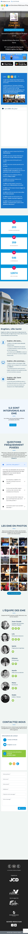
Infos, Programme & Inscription (14, 30)
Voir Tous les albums (14, 593)
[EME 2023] (14, 542)
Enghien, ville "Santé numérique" (14, 378)
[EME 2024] (14, 586)
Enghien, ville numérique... (16, 361)
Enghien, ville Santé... (14, 341)
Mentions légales (17, 932)
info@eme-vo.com (6, 1)
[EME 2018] (5, 542)
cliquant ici (14, 458)
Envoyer (22, 808)
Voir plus (13, 425)
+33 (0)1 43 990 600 (12, 739)
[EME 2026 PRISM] (5, 559)
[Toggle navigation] (3, 8)
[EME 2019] (23, 542)
